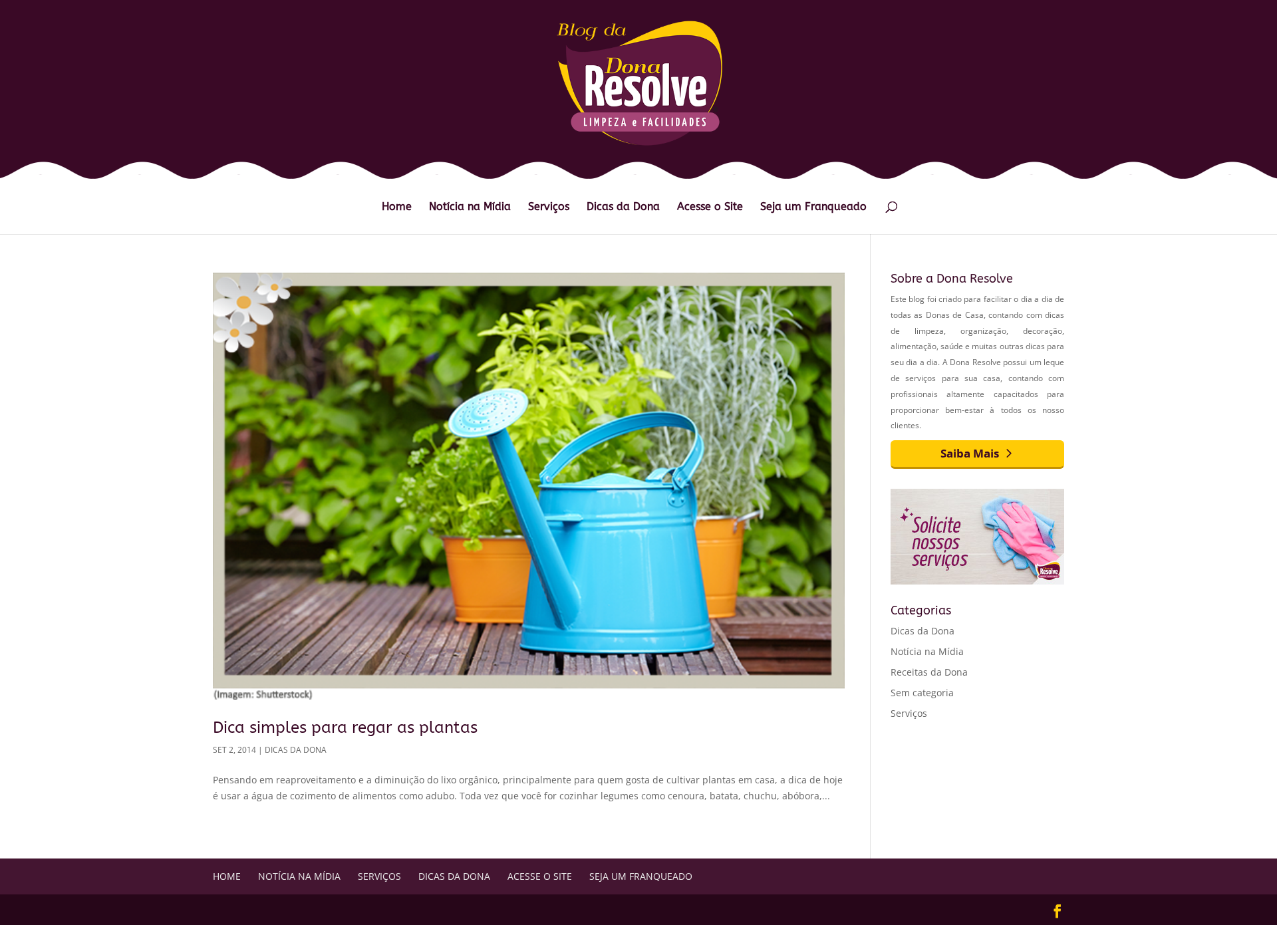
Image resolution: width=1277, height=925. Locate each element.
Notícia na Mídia (470, 207)
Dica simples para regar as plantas (345, 727)
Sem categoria (922, 692)
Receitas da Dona (929, 672)
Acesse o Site (710, 207)
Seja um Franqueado (813, 207)
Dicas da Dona (623, 207)
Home (397, 207)
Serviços (548, 207)
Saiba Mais (969, 453)
